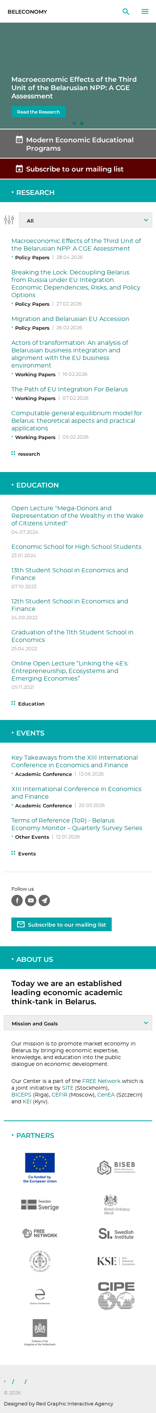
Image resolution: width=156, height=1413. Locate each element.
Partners (35, 1135)
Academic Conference (43, 774)
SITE (67, 1088)
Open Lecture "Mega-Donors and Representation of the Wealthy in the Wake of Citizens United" (77, 516)
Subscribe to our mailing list (67, 924)
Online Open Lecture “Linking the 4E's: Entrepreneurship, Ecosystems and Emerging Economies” (70, 671)
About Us (34, 959)
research (29, 454)
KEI (27, 1102)
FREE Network (101, 1081)
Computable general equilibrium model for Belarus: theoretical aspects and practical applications (76, 421)
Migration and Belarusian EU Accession (70, 319)
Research (35, 193)
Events (30, 733)
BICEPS (21, 1095)
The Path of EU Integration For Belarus (69, 389)
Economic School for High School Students (76, 547)
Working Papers (35, 374)
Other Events (32, 837)
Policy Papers (32, 257)
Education (37, 485)
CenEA (106, 1095)
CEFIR (59, 1095)
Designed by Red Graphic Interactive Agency (58, 1404)
